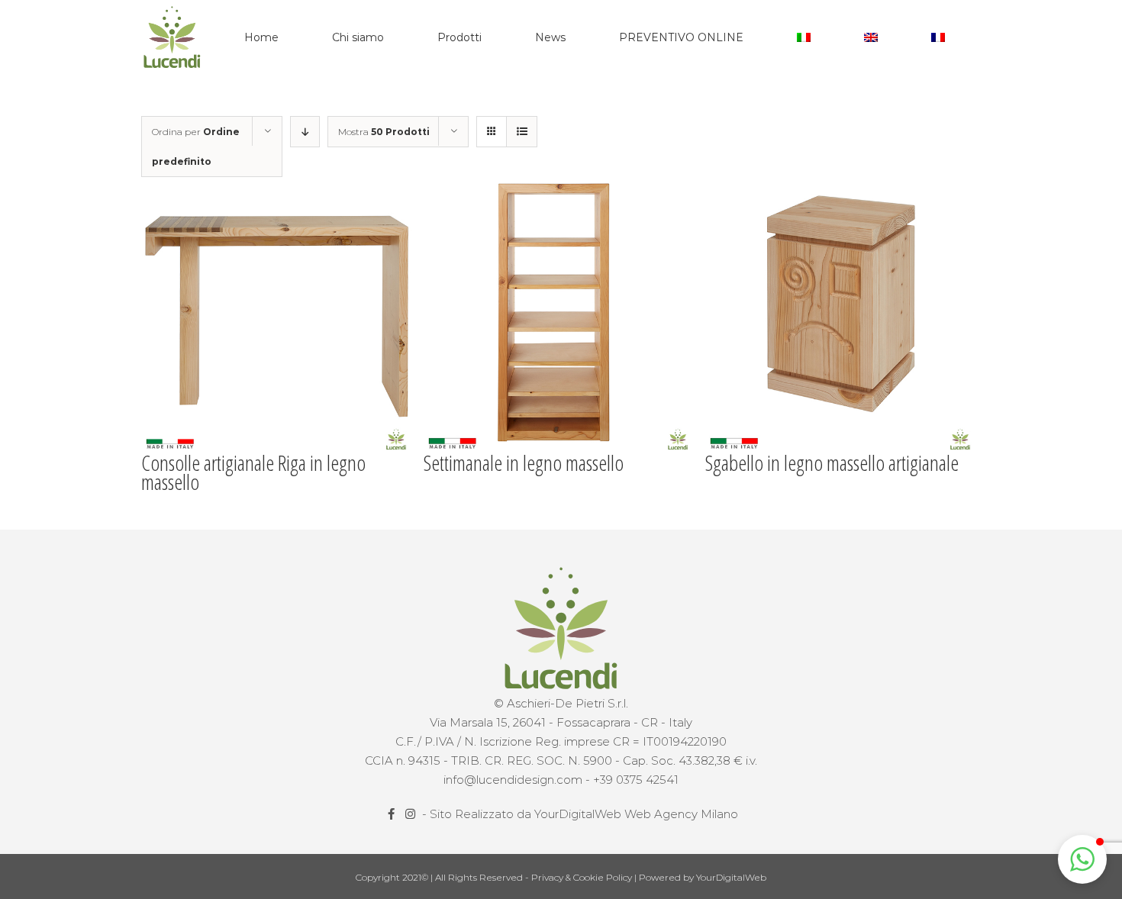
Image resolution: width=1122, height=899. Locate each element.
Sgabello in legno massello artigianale (832, 462)
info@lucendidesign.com (512, 779)
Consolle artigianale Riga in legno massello (253, 472)
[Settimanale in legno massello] (561, 316)
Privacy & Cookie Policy (582, 877)
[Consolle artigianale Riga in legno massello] (278, 316)
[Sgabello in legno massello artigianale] (842, 316)
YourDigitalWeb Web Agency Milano (636, 814)
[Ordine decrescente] (305, 131)
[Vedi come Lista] (522, 132)
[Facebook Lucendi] (392, 814)
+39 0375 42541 (636, 779)
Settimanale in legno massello (524, 462)
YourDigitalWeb (731, 877)
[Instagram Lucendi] (411, 814)
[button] (1082, 859)
